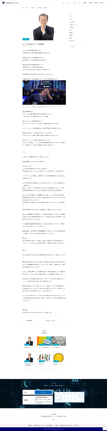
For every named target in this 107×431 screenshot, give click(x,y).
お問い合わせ (102, 2)
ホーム (63, 2)
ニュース (68, 2)
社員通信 (25, 39)
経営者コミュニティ (74, 24)
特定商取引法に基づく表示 (38, 425)
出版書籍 (71, 27)
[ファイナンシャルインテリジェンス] (11, 2)
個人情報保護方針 (49, 425)
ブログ (79, 2)
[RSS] (53, 419)
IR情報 (96, 2)
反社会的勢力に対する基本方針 (66, 425)
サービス (74, 2)
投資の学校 (72, 22)
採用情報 (85, 2)
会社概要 (90, 2)
